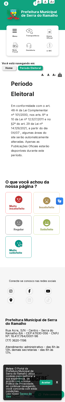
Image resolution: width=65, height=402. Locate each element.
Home (9, 67)
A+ (52, 2)
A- (38, 2)
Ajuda (35, 3)
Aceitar (46, 382)
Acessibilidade (6, 3)
